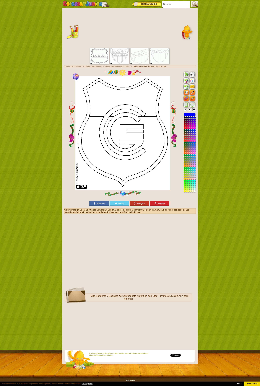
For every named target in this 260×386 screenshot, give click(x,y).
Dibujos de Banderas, (93, 66)
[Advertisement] (130, 28)
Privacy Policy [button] (87, 384)
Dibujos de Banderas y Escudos (117, 66)
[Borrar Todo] (186, 80)
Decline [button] (238, 384)
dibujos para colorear (73, 66)
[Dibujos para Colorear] (86, 4)
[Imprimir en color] (192, 80)
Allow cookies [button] (252, 384)
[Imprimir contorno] (192, 74)
